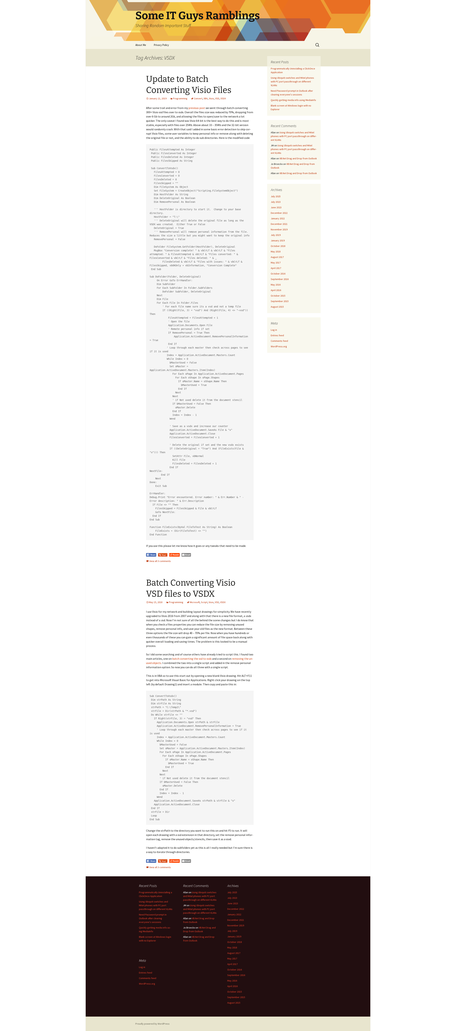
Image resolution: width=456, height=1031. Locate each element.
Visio (211, 98)
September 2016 (280, 279)
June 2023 (276, 207)
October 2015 (278, 295)
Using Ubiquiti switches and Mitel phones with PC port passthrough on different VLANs (292, 81)
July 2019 (276, 235)
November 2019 (279, 229)
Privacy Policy (161, 45)
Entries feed (277, 335)
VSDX (223, 98)
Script (204, 602)
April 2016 (276, 290)
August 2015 (277, 306)
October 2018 (278, 246)
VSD (217, 98)
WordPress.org (279, 346)
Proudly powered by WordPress (152, 1023)
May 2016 (276, 284)
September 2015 (280, 301)
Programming (180, 98)
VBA (206, 98)
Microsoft (195, 602)
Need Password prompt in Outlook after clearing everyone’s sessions (153, 918)
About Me (140, 45)
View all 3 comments (160, 561)
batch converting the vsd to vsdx (192, 658)
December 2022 (279, 212)
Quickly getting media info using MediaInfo (293, 100)
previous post (197, 108)
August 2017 (277, 257)
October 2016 (278, 273)
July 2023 (276, 201)
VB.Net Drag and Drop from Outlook (298, 158)
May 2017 (276, 262)
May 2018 (276, 251)
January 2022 (278, 218)
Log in (274, 329)
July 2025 (276, 196)
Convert (198, 98)
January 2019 (278, 240)
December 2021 (279, 224)
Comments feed (279, 340)
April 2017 (276, 268)
